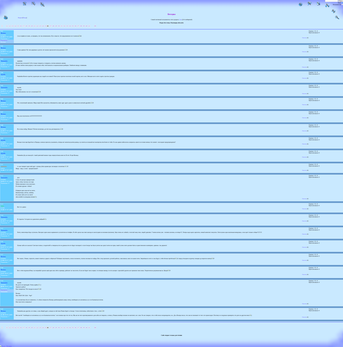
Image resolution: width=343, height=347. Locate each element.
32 (64, 26)
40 (86, 26)
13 (12, 26)
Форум (20, 17)
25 (45, 26)
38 (81, 26)
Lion (180, 19)
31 (61, 26)
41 (89, 26)
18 (26, 26)
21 (34, 26)
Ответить (304, 37)
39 (83, 26)
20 (32, 26)
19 (29, 26)
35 (72, 26)
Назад (24, 17)
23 (40, 26)
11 (7, 26)
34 (70, 26)
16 (20, 26)
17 (23, 26)
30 (58, 26)
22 (37, 26)
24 (43, 26)
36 (75, 26)
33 (67, 26)
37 (78, 26)
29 (56, 26)
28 (53, 26)
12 (9, 26)
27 (50, 26)
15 (18, 26)
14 (15, 26)
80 (95, 26)
